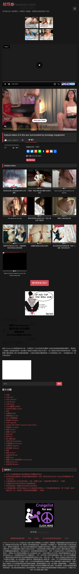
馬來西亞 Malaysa (12, 464)
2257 (66, 538)
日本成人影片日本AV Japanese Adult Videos (21, 425)
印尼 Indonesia (11, 399)
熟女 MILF (9, 434)
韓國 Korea (10, 457)
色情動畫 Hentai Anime (14, 443)
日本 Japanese (11, 422)
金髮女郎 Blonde (12, 455)
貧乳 (7, 450)
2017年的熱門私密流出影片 (52, 538)
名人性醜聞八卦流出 (13, 406)
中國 (7, 395)
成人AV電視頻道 (11, 418)
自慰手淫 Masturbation (14, 441)
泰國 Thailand (11, 432)
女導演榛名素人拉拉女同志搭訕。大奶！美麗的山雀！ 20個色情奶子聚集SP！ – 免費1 (35, 481)
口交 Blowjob (10, 402)
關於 (32, 140)
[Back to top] (73, 568)
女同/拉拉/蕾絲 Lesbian (14, 409)
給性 (8, 543)
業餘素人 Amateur (12, 427)
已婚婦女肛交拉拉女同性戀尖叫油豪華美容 (20, 483)
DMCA (36, 538)
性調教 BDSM (11, 413)
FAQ (29, 538)
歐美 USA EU (10, 429)
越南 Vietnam (10, 453)
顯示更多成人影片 (39, 283)
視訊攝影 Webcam (12, 448)
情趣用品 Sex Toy (12, 416)
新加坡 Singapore (12, 420)
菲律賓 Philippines (12, 446)
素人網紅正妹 (10, 439)
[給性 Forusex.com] (39, 6)
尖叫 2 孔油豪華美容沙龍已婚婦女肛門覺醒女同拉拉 (24, 474)
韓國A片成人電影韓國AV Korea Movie (19, 460)
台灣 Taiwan (10, 404)
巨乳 (7, 411)
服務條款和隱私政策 (17, 538)
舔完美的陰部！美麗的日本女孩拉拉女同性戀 (21, 486)
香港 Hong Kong (11, 462)
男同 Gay (9, 436)
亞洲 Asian (32, 160)
